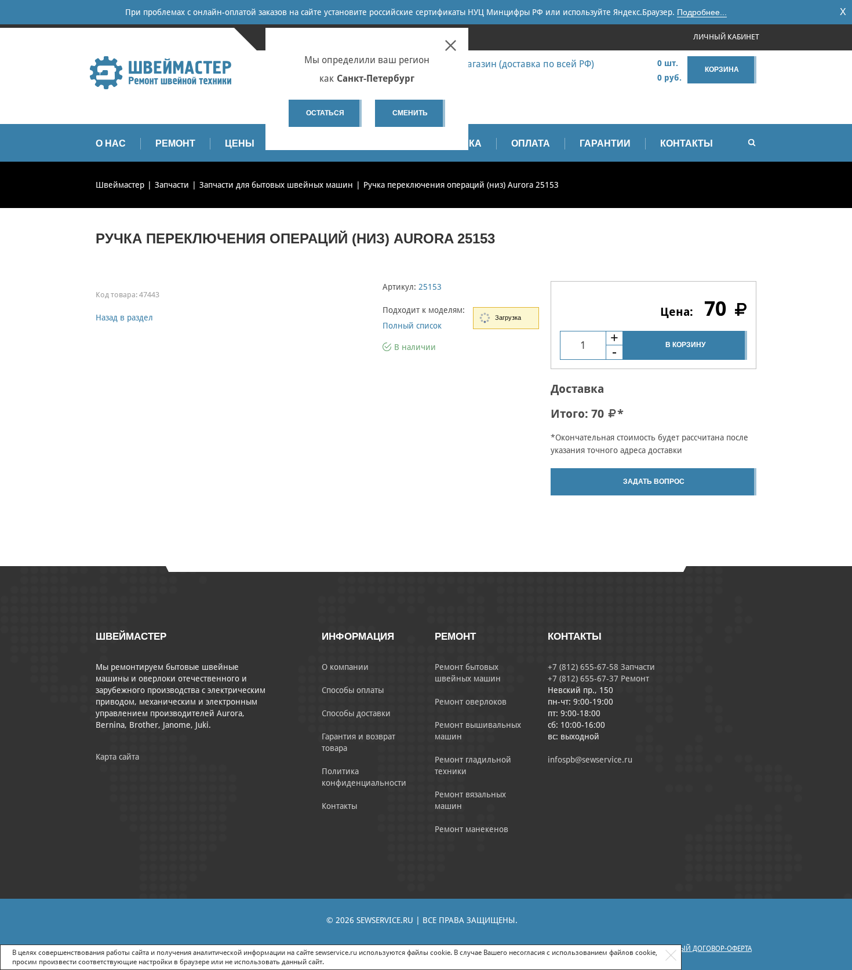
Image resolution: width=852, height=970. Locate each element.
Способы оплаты (353, 690)
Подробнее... (702, 12)
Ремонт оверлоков (471, 701)
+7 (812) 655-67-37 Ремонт (598, 678)
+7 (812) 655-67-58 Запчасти (601, 667)
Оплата (530, 143)
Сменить (410, 113)
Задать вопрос (653, 481)
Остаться (325, 113)
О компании (345, 667)
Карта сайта (117, 756)
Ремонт (175, 143)
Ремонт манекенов (471, 829)
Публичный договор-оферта (700, 949)
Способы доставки (356, 713)
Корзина (722, 69)
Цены (239, 143)
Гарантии (605, 143)
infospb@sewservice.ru (590, 759)
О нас (111, 143)
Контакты (686, 143)
